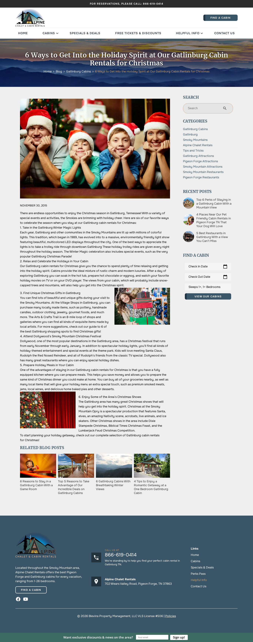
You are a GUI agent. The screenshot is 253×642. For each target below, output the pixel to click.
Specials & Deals (85, 33)
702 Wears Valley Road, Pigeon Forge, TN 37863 (138, 584)
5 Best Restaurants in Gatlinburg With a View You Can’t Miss (212, 237)
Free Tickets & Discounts (138, 33)
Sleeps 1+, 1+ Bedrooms (204, 287)
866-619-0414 (153, 3)
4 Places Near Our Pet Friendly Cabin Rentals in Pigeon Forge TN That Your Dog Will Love (213, 220)
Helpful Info (187, 33)
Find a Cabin (31, 590)
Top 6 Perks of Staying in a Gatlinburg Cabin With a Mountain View (214, 203)
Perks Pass (198, 574)
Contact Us (224, 33)
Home (23, 33)
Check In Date (208, 266)
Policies (170, 616)
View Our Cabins (208, 296)
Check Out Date (208, 277)
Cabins (49, 33)
